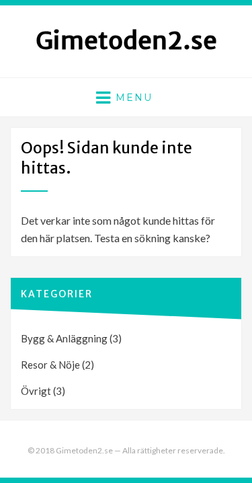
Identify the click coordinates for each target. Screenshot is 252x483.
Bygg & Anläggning (64, 338)
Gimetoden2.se (126, 41)
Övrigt (36, 391)
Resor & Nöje (50, 365)
